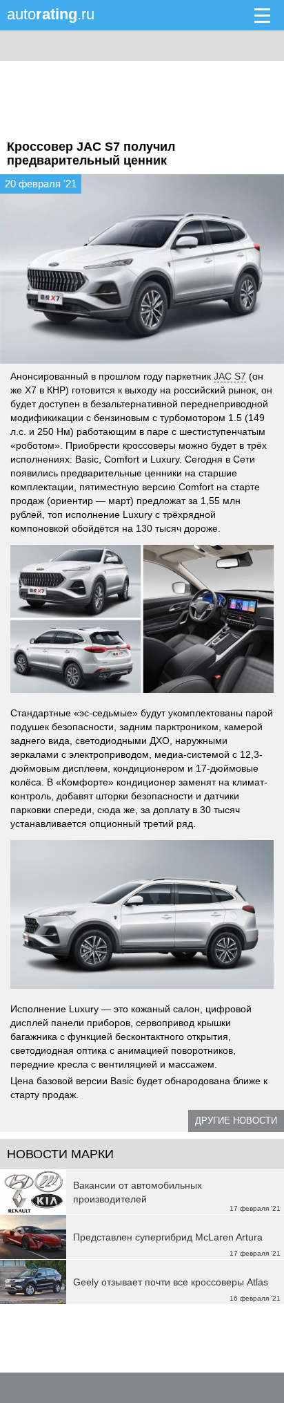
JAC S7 (230, 376)
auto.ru (50, 14)
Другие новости (236, 1120)
